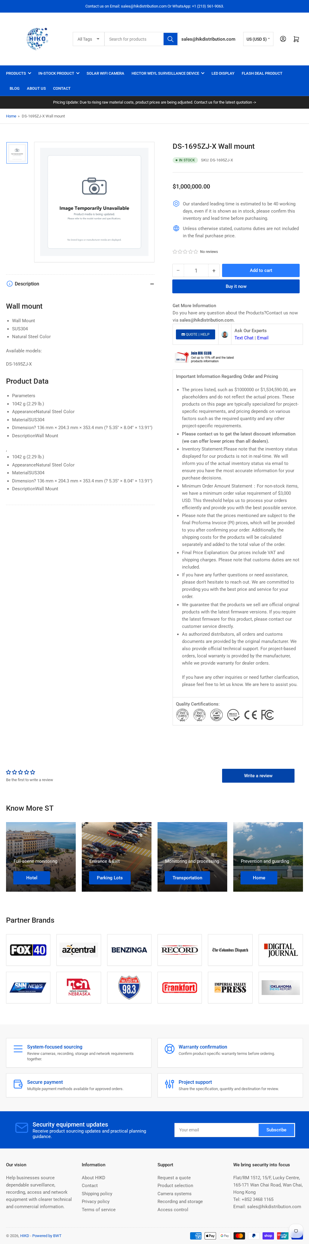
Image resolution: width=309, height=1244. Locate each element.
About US (36, 88)
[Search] (170, 39)
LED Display (223, 73)
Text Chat (243, 338)
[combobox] (141, 39)
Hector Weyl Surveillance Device (165, 73)
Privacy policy (96, 1201)
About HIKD (93, 1177)
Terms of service (99, 1209)
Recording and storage (180, 1201)
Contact (62, 88)
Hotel (31, 878)
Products (16, 73)
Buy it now (236, 286)
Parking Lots (110, 878)
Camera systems (175, 1193)
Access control (173, 1209)
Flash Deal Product (262, 73)
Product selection (175, 1185)
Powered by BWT (47, 1235)
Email (263, 338)
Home (11, 116)
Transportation (187, 878)
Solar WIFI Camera (105, 73)
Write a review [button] (258, 775)
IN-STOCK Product (56, 73)
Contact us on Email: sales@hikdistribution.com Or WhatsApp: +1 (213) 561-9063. (154, 6)
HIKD (24, 1235)
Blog (15, 88)
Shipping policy (97, 1193)
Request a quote (174, 1177)
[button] (186, 251)
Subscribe (276, 1130)
